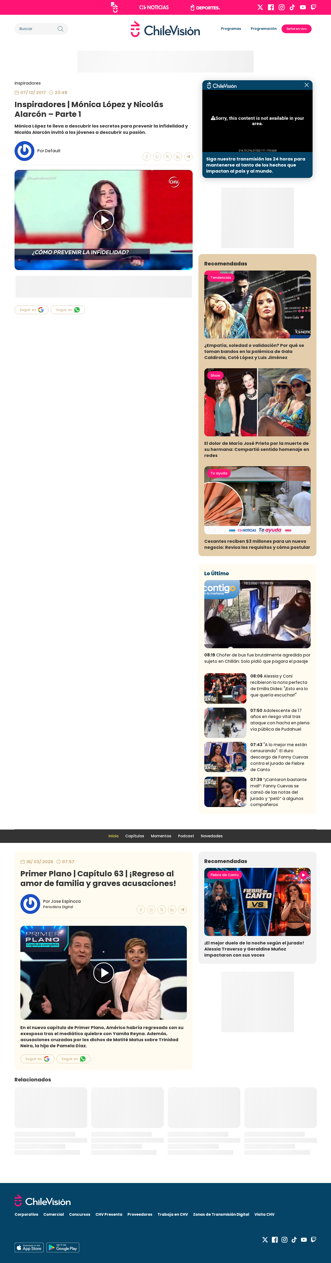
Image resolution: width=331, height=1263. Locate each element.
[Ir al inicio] (165, 29)
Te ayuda (219, 473)
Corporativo (26, 1214)
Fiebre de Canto (225, 874)
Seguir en (28, 309)
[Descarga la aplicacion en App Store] (63, 1247)
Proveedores (139, 1214)
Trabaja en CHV (173, 1214)
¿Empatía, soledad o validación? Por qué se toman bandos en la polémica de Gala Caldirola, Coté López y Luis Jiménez (254, 351)
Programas (231, 28)
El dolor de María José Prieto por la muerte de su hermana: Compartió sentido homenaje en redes (256, 449)
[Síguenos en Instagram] (281, 7)
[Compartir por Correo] (188, 156)
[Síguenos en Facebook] (271, 7)
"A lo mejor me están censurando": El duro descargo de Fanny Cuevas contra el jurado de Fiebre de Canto (279, 757)
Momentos (161, 836)
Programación (264, 28)
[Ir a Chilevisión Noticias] (154, 7)
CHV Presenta (108, 1214)
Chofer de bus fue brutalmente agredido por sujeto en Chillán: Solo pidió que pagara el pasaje (257, 658)
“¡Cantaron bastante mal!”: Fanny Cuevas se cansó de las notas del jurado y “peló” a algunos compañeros (278, 792)
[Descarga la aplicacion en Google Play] (29, 1247)
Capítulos (134, 836)
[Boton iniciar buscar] (60, 29)
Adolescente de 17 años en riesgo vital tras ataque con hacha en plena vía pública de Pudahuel (279, 720)
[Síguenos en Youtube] (303, 7)
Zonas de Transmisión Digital (221, 1214)
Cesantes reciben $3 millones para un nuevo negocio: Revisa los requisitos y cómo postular (257, 544)
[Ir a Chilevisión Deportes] (205, 7)
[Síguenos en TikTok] (292, 7)
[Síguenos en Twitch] (313, 7)
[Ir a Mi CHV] (114, 7)
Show (215, 375)
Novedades (212, 836)
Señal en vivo (296, 28)
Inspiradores (28, 83)
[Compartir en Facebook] (146, 156)
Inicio (113, 836)
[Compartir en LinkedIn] (178, 156)
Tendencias (221, 277)
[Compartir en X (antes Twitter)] (167, 156)
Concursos (79, 1214)
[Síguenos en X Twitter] (260, 7)
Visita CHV (264, 1214)
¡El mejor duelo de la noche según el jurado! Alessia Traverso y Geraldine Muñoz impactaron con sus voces (254, 949)
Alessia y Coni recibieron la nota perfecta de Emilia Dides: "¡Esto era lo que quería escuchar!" (279, 685)
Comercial (53, 1214)
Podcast (186, 836)
